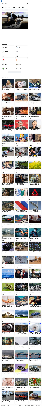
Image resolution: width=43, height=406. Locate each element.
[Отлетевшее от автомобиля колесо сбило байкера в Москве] (35, 180)
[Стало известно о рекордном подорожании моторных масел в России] (35, 302)
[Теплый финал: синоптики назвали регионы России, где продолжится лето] (8, 207)
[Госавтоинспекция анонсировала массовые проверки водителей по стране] (35, 85)
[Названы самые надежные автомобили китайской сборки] (8, 126)
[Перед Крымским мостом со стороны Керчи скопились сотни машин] (8, 234)
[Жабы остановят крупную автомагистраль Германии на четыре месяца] (8, 289)
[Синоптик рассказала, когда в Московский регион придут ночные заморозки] (21, 289)
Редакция (24, 405)
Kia (11, 7)
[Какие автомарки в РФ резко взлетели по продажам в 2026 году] (8, 221)
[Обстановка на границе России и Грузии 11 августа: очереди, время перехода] (21, 302)
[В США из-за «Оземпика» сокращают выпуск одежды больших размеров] (21, 194)
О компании (4, 405)
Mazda (14, 7)
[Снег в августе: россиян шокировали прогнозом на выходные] (21, 384)
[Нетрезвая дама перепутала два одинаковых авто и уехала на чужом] (8, 99)
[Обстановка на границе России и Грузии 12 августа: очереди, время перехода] (21, 221)
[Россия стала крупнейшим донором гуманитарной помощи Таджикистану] (21, 207)
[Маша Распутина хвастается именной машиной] (8, 85)
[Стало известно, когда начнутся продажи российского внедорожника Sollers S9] (8, 248)
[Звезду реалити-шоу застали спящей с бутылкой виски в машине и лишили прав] (21, 180)
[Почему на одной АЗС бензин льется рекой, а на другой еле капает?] (8, 343)
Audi (3, 7)
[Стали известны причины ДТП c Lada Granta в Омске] (8, 140)
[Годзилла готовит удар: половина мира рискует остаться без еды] (8, 275)
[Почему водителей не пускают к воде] (21, 248)
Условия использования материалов (30, 405)
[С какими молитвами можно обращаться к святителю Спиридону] (21, 140)
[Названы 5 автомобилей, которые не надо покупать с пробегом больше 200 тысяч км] (35, 99)
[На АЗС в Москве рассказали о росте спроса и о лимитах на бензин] (21, 167)
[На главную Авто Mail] (3, 1)
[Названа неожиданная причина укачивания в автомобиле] (8, 194)
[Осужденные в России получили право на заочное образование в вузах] (8, 180)
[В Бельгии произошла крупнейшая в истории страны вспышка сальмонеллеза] (8, 302)
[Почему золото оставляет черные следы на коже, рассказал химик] (8, 384)
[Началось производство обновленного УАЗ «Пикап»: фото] (35, 343)
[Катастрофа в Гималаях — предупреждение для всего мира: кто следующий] (35, 289)
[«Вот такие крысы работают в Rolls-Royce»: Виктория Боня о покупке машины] (35, 126)
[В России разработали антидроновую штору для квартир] (21, 343)
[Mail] (1, 1)
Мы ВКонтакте (21, 405)
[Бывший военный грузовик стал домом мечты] (21, 99)
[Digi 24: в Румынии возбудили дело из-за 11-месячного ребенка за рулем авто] (35, 275)
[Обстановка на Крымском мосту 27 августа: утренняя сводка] (35, 356)
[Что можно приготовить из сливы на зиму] (35, 248)
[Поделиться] (27, 3)
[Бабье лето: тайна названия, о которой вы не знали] (8, 316)
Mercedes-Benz (19, 7)
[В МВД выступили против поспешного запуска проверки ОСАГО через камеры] (35, 207)
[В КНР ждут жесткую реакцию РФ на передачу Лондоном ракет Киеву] (8, 262)
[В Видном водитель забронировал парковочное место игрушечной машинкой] (8, 153)
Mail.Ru (2, 405)
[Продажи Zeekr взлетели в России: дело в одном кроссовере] (35, 262)
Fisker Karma (14, 26)
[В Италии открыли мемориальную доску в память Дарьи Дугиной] (21, 262)
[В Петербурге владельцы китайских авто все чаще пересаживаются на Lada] (8, 370)
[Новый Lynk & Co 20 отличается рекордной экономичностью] (21, 370)
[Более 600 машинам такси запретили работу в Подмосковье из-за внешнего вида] (21, 234)
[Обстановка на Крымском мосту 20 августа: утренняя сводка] (21, 356)
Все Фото (3, 3)
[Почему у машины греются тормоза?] (8, 329)
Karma (3, 9)
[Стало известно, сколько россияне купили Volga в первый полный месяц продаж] (8, 397)
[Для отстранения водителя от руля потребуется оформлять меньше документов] (35, 234)
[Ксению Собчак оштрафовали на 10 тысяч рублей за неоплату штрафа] (21, 126)
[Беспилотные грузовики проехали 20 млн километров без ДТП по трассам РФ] (21, 329)
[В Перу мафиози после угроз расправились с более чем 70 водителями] (21, 153)
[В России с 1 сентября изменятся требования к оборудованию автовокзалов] (35, 113)
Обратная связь (38, 405)
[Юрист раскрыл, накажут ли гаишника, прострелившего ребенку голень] (8, 113)
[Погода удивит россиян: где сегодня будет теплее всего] (21, 316)
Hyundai (9, 7)
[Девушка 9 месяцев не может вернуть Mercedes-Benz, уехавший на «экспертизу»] (35, 316)
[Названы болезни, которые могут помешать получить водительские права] (8, 167)
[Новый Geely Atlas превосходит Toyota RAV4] (35, 397)
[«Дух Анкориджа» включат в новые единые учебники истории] (21, 275)
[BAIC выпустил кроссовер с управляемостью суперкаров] (21, 397)
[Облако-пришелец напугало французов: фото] (8, 356)
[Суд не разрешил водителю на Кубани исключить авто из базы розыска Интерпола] (35, 221)
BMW (6, 7)
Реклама (8, 405)
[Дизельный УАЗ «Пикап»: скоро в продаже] (35, 370)
